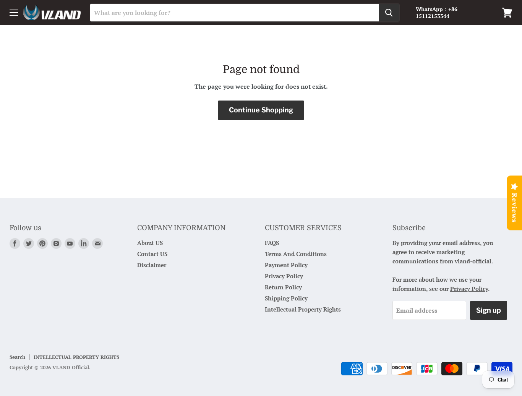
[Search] (389, 12)
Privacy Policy (284, 276)
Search (17, 357)
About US (150, 243)
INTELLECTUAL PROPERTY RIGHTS (76, 357)
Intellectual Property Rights (303, 309)
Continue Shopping (261, 110)
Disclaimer (151, 265)
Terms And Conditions (296, 254)
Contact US (152, 254)
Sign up (488, 310)
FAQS (272, 243)
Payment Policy (286, 265)
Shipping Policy (286, 298)
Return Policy (283, 287)
